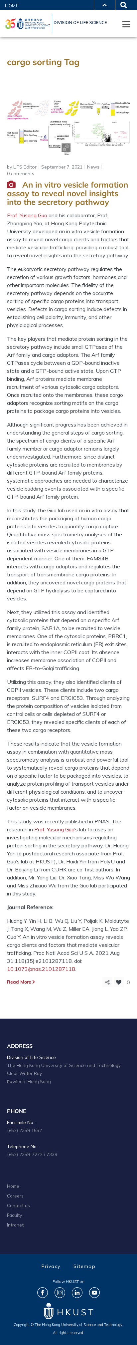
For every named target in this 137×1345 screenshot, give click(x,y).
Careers (15, 1195)
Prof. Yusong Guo (54, 829)
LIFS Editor (25, 167)
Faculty (14, 1215)
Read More (19, 982)
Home (12, 5)
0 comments (20, 174)
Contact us (18, 1205)
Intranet (15, 1225)
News (93, 167)
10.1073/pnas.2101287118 (41, 969)
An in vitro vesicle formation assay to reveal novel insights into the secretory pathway (67, 193)
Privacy (51, 1266)
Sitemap (84, 1266)
